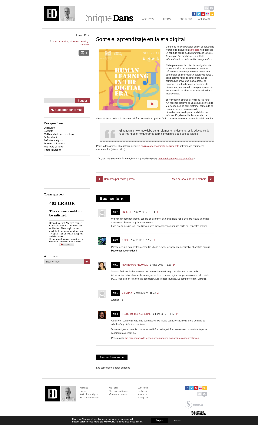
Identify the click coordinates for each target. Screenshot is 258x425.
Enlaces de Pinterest (90, 397)
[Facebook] (194, 14)
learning (84, 41)
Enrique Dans (67, 244)
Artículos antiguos (53, 140)
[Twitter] (199, 14)
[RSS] (212, 14)
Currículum (143, 387)
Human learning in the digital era (175, 158)
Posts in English (52, 149)
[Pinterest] (203, 14)
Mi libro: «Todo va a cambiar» (59, 134)
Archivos (148, 19)
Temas (167, 19)
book (55, 41)
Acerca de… (205, 19)
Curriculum (49, 127)
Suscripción (143, 397)
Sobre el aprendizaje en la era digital (141, 39)
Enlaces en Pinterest (55, 143)
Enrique (107, 18)
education (63, 41)
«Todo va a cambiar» (118, 394)
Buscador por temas (68, 110)
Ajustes (177, 420)
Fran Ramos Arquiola (135, 264)
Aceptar (159, 420)
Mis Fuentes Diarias (118, 390)
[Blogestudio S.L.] (193, 404)
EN (206, 8)
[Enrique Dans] (60, 13)
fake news (74, 41)
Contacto (186, 19)
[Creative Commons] (198, 412)
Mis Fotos (113, 387)
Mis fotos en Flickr (54, 146)
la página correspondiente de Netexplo (158, 146)
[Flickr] (207, 14)
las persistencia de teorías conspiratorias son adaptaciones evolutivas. (162, 338)
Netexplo (194, 49)
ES (211, 8)
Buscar (82, 100)
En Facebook (50, 137)
